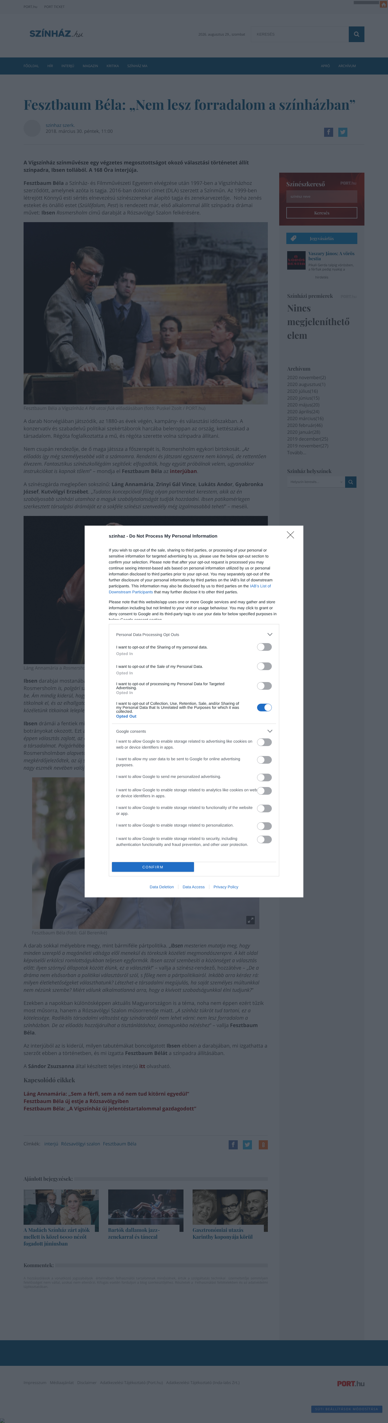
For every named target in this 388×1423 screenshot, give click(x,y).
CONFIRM (153, 867)
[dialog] (194, 711)
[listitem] (194, 634)
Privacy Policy (226, 887)
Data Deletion (162, 887)
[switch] (264, 647)
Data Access (194, 887)
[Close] (292, 536)
